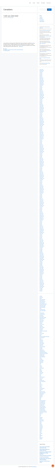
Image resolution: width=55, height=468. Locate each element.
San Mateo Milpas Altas (43, 407)
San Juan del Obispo (42, 406)
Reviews (41, 397)
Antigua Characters (42, 300)
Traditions (41, 428)
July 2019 (41, 113)
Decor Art (41, 334)
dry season (9, 49)
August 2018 (41, 125)
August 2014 (41, 179)
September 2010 (42, 232)
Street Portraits (42, 420)
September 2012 (42, 205)
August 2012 (41, 206)
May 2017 (41, 142)
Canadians (5, 49)
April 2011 (41, 224)
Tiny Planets (41, 427)
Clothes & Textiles (42, 327)
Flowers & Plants (42, 343)
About (41, 15)
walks (40, 434)
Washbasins (41, 437)
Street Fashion (41, 419)
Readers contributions (42, 392)
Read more (21, 46)
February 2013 (41, 199)
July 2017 (41, 140)
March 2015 (41, 171)
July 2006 (41, 288)
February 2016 (41, 159)
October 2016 (41, 150)
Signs (40, 415)
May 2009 (41, 250)
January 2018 (41, 133)
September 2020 (42, 97)
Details (40, 335)
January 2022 (41, 79)
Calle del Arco (41, 319)
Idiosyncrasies (41, 361)
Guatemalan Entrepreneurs (43, 352)
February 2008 (41, 267)
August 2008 (41, 260)
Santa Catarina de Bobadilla (43, 411)
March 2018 (41, 131)
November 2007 (42, 270)
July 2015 (41, 167)
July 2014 (41, 180)
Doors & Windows (42, 337)
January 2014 (41, 187)
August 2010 (41, 233)
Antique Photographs (42, 307)
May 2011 (41, 223)
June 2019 (41, 114)
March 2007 (41, 279)
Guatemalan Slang (42, 355)
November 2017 (42, 135)
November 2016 (42, 149)
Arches (40, 308)
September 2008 (42, 259)
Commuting (41, 329)
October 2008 (41, 258)
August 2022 (41, 71)
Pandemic (41, 379)
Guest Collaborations (42, 356)
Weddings (41, 438)
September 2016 (42, 151)
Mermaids (41, 371)
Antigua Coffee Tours (42, 301)
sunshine (15, 49)
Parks (40, 382)
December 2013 (42, 188)
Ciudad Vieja (41, 326)
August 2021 (41, 85)
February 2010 (41, 240)
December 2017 (42, 134)
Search (49, 9)
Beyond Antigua (42, 316)
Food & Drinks (41, 344)
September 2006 (42, 286)
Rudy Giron (41, 57)
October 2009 (41, 244)
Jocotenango (41, 362)
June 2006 (41, 289)
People (40, 383)
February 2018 (41, 132)
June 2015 (41, 168)
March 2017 (41, 144)
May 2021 (41, 88)
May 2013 (41, 196)
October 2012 (41, 204)
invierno (12, 49)
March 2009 (41, 252)
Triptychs (41, 429)
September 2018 (42, 124)
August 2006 (41, 287)
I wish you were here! (10, 16)
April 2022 (41, 76)
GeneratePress (34, 466)
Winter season (21, 49)
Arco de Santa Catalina (43, 310)
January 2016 (41, 160)
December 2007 (42, 269)
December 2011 (42, 215)
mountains (41, 373)
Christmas (41, 325)
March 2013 (41, 198)
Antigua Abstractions (42, 299)
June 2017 (41, 141)
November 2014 (42, 176)
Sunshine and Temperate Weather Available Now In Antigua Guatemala (45, 452)
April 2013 (41, 197)
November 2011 (42, 216)
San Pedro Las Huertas (43, 410)
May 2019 (41, 115)
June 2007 (41, 276)
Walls (40, 436)
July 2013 (41, 194)
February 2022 (41, 78)
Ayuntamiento (41, 315)
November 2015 (42, 162)
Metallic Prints (41, 372)
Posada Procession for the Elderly (45, 455)
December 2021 (42, 80)
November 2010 (42, 230)
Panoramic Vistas (42, 380)
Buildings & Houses (42, 318)
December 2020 (42, 94)
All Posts (41, 18)
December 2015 (42, 161)
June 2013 (41, 195)
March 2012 (41, 212)
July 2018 (41, 126)
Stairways (41, 418)
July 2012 (41, 207)
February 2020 (41, 105)
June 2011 (41, 222)
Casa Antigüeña (42, 320)
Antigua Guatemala (42, 302)
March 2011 (41, 225)
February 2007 (41, 280)
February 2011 (41, 226)
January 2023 (41, 69)
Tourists (5, 48)
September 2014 (42, 178)
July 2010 (41, 234)
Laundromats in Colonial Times (46, 30)
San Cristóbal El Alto (42, 401)
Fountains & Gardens (42, 346)
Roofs (40, 398)
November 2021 (42, 81)
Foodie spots (41, 345)
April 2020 (41, 103)
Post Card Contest (42, 388)
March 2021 (41, 90)
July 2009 (41, 248)
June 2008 (41, 262)
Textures (41, 424)
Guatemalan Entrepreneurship (44, 353)
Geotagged (41, 347)
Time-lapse (41, 426)
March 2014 (41, 185)
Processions (41, 389)
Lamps (40, 363)
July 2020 (41, 99)
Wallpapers (41, 435)
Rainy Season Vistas (42, 391)
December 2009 (42, 242)
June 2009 (41, 249)
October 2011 (41, 217)
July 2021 (41, 86)
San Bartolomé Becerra (43, 400)
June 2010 (41, 235)
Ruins (40, 399)
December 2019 (42, 107)
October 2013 (41, 190)
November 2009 (42, 243)
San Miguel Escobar (42, 409)
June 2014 (41, 181)
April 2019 (41, 116)
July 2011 (41, 221)
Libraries (41, 365)
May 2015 (41, 169)
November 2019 (42, 108)
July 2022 (41, 72)
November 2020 (42, 95)
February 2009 (41, 253)
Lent (40, 364)
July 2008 (41, 261)
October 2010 (41, 231)
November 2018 (42, 122)
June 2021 (41, 87)
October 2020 (41, 96)
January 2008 (41, 268)
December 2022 (42, 70)
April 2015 (41, 170)
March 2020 (41, 104)
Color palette (41, 328)
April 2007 (41, 278)
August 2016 (41, 152)
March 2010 (41, 239)
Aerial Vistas (41, 297)
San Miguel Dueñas (42, 408)
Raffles (40, 390)
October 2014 (41, 177)
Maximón (41, 370)
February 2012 (41, 213)
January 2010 (41, 241)
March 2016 (41, 158)
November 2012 (42, 203)
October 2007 (41, 271)
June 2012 (41, 208)
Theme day (41, 425)
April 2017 (41, 143)
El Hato (40, 338)
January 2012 (41, 214)
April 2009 (41, 251)
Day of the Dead (42, 333)
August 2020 (41, 98)
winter (18, 49)
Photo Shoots (42, 21)
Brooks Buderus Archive (43, 317)
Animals (41, 298)
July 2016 (41, 153)
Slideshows (41, 417)
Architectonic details (42, 309)
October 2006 (41, 285)
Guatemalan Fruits (42, 354)
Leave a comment (7, 50)
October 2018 (41, 123)
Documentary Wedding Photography (44, 336)
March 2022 (41, 77)
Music (40, 374)
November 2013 (42, 189)
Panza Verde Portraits (42, 381)
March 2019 (41, 117)
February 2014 (41, 186)
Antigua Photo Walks (42, 306)
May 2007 (41, 277)
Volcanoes (41, 433)
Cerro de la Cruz (42, 324)
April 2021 (41, 89)
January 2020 (41, 106)
